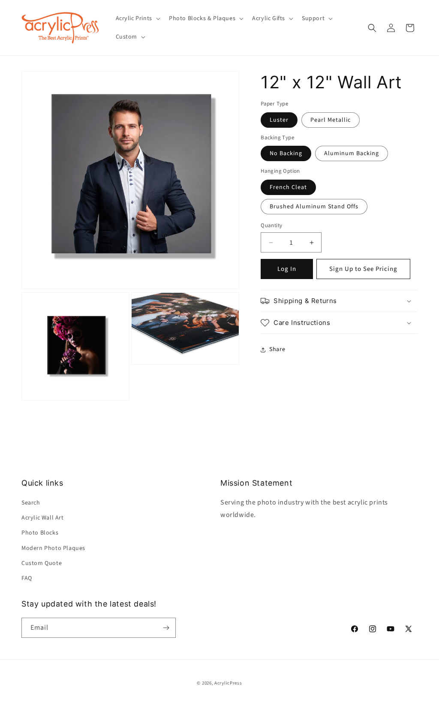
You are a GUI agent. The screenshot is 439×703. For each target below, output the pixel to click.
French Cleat (288, 187)
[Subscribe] (165, 628)
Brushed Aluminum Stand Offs (314, 206)
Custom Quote (41, 563)
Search (30, 503)
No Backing (286, 153)
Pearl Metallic (330, 120)
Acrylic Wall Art (42, 518)
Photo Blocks (39, 533)
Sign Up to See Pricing (363, 268)
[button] (137, 18)
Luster (279, 120)
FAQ (26, 578)
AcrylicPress (228, 683)
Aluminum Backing (351, 153)
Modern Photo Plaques (53, 548)
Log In (286, 268)
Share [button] (277, 349)
